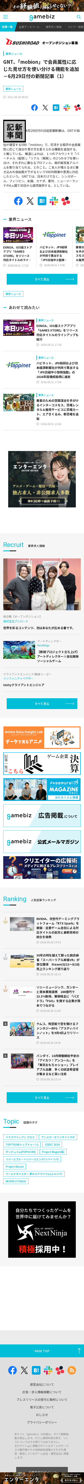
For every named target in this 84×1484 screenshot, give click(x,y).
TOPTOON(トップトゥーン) (22, 1144)
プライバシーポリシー (42, 1422)
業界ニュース (14, 54)
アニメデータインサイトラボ (58, 1137)
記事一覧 (7, 27)
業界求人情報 (53, 27)
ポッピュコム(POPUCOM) (21, 1152)
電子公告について (42, 1407)
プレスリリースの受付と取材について (42, 1399)
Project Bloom (15, 1166)
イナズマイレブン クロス (20, 1137)
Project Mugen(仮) (53, 1152)
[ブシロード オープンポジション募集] (42, 42)
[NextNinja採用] (42, 1229)
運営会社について (42, 1384)
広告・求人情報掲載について (42, 1392)
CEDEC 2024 (52, 1144)
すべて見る (42, 279)
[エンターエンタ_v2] (42, 479)
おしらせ (42, 1414)
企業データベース (29, 27)
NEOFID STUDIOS (16, 1181)
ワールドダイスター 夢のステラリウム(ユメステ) (34, 1174)
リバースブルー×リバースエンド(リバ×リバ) (32, 1159)
